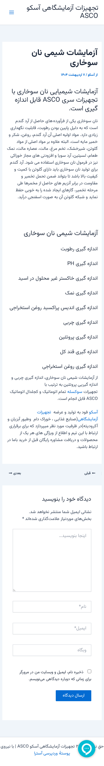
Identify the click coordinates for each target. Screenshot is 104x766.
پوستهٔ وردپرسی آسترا (52, 753)
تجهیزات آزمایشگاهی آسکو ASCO (62, 12)
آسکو (93, 412)
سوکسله (74, 392)
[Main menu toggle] (11, 12)
